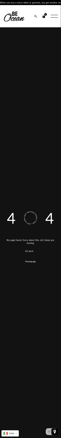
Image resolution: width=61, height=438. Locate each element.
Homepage (30, 261)
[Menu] (54, 16)
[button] (35, 16)
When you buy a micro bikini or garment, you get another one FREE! (30, 2)
